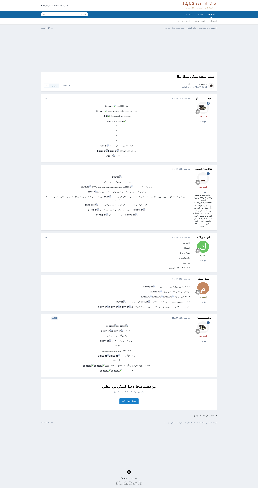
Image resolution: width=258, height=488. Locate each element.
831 (202, 302)
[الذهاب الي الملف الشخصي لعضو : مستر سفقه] (203, 288)
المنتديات (213, 21)
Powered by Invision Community (129, 484)
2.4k (202, 122)
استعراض (211, 14)
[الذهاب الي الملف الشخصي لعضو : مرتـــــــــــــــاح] (211, 86)
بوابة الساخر (186, 87)
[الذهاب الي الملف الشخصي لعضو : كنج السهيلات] (203, 247)
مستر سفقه (203, 278)
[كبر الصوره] (110, 106)
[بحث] (44, 14)
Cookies (124, 478)
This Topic (55, 14)
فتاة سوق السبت (203, 168)
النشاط (200, 14)
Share (66, 86)
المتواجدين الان (184, 21)
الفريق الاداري (199, 21)
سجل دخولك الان (129, 401)
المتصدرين (189, 14)
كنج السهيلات (203, 237)
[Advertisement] (129, 52)
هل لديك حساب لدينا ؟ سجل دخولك (55, 5)
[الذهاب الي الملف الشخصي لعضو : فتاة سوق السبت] (203, 178)
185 (202, 261)
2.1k (202, 192)
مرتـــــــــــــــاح (194, 84)
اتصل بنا (134, 478)
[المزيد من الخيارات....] (46, 98)
